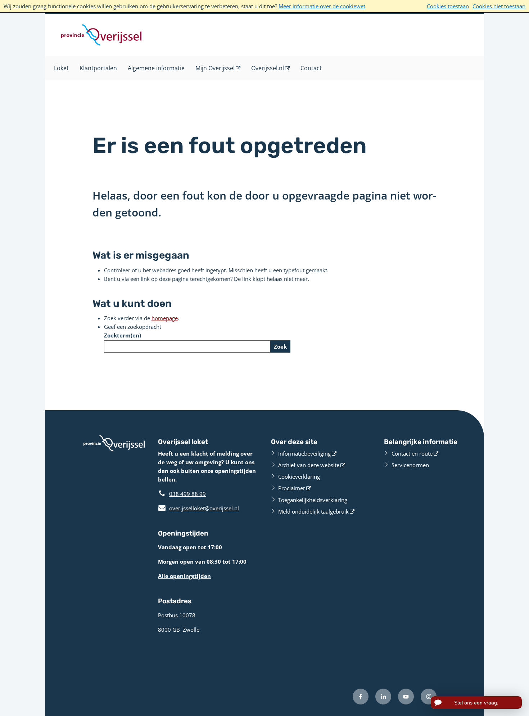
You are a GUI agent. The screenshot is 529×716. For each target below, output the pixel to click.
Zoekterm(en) (122, 335)
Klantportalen (98, 68)
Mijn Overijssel (215, 68)
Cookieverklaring (299, 476)
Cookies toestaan (448, 6)
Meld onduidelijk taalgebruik (313, 511)
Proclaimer (291, 488)
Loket (61, 68)
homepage (165, 318)
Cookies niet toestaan (499, 6)
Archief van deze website (308, 465)
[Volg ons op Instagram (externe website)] (429, 696)
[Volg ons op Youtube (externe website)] (406, 696)
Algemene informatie (156, 68)
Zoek (280, 346)
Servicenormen (410, 465)
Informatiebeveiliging (304, 453)
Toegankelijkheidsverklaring (312, 500)
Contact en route (412, 453)
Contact (311, 68)
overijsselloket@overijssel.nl (198, 508)
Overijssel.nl (267, 68)
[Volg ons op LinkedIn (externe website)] (383, 696)
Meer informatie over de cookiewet (322, 6)
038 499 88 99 (187, 493)
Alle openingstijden (184, 575)
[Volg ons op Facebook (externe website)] (361, 696)
